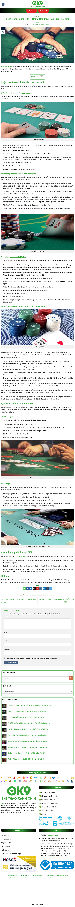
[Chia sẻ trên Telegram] (50, 588)
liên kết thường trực (50, 595)
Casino (37, 16)
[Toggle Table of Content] (41, 76)
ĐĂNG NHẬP (43, 10)
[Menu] (3, 4)
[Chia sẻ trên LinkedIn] (44, 588)
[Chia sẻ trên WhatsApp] (24, 588)
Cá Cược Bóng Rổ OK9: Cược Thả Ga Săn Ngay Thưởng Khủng (28, 747)
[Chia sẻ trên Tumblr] (47, 588)
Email (6, 641)
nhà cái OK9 (22, 556)
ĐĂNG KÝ (31, 10)
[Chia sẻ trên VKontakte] (40, 588)
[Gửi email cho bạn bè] (34, 588)
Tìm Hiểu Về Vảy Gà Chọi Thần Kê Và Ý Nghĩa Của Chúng (26, 717)
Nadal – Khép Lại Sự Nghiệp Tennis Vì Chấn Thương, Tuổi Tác (28, 729)
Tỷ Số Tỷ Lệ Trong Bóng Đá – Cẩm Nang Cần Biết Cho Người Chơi (29, 723)
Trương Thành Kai (44, 24)
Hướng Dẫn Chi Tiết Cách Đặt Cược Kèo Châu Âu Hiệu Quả (27, 711)
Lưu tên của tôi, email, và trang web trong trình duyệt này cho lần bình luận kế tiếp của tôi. (32, 658)
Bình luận (7, 617)
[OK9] (37, 4)
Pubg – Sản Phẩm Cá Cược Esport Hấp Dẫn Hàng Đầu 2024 (27, 735)
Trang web (7, 649)
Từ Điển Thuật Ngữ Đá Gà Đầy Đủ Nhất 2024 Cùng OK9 (26, 759)
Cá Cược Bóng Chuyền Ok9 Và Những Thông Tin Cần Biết (26, 753)
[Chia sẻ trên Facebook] (27, 588)
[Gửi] (71, 678)
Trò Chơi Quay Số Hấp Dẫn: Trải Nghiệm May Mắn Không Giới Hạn (29, 705)
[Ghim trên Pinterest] (37, 588)
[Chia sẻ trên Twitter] (30, 588)
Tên (5, 632)
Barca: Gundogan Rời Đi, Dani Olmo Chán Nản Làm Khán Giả (27, 741)
